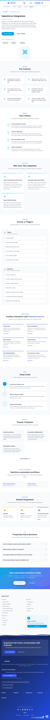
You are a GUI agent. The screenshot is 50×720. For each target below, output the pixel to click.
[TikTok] (32, 710)
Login (30, 3)
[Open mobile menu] (42, 3)
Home (15, 6)
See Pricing (31, 583)
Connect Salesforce (7, 33)
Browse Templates (21, 33)
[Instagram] (30, 710)
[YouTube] (27, 710)
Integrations (20, 6)
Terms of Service (26, 715)
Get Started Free (19, 583)
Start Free (37, 626)
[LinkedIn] (25, 710)
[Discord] (23, 710)
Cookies (32, 715)
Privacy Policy (18, 715)
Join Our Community (8, 675)
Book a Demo (21, 652)
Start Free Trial (9, 652)
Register (37, 3)
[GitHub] (18, 710)
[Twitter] (20, 710)
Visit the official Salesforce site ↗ (8, 39)
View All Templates (24, 458)
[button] (25, 544)
